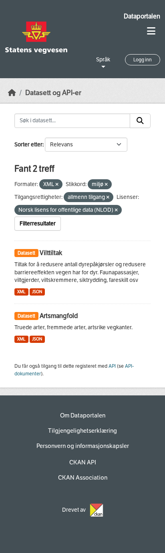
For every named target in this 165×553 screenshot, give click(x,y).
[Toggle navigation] (151, 31)
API (112, 366)
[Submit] (140, 120)
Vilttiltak (51, 253)
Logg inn (142, 60)
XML (21, 291)
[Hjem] (12, 93)
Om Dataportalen (82, 415)
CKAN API (82, 462)
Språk (103, 59)
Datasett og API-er (53, 93)
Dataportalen (142, 16)
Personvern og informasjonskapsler (82, 446)
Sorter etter (28, 144)
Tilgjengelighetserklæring (82, 430)
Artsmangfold (59, 316)
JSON (37, 291)
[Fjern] (56, 184)
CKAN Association (82, 477)
